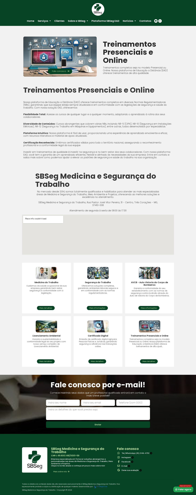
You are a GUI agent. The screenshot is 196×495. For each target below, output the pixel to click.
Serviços (43, 21)
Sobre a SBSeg (76, 21)
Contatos (145, 21)
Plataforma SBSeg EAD (105, 21)
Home (30, 21)
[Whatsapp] (160, 21)
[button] (60, 71)
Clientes (59, 21)
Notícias (128, 21)
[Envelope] (156, 21)
